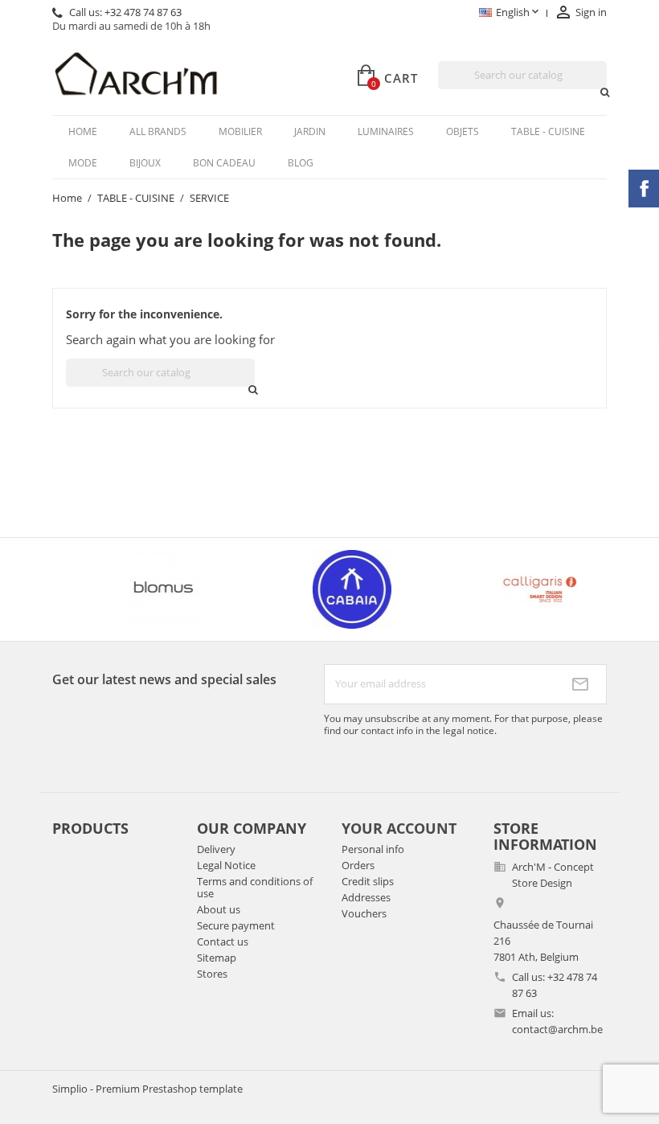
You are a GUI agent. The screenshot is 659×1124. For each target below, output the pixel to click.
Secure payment (236, 925)
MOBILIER (240, 131)
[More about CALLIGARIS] (519, 589)
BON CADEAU (224, 163)
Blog (300, 163)
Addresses (366, 897)
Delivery (216, 849)
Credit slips (368, 881)
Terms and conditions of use (255, 887)
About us (218, 909)
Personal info (373, 849)
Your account (399, 828)
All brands (157, 131)
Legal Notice (226, 865)
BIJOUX (145, 163)
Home (82, 131)
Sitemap (216, 957)
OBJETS (462, 131)
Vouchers (364, 913)
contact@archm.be (557, 1029)
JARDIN (309, 131)
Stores (212, 973)
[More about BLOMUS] (143, 589)
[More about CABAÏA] (331, 589)
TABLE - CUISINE (548, 131)
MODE (82, 163)
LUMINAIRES (386, 131)
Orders (358, 865)
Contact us (222, 941)
